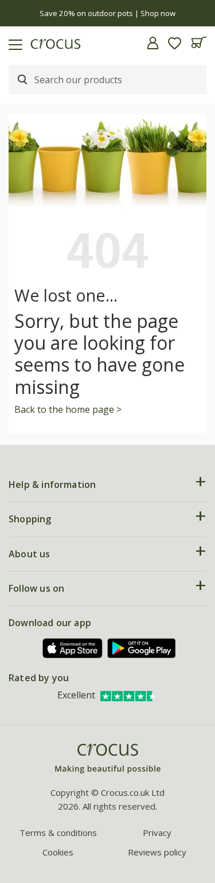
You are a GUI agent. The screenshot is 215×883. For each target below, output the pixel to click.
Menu (13, 43)
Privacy (157, 832)
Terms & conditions (58, 832)
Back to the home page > (68, 409)
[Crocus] (107, 759)
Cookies (57, 852)
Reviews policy (157, 852)
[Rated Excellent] (129, 695)
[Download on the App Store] (73, 648)
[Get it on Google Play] (142, 648)
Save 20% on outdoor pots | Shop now (107, 13)
